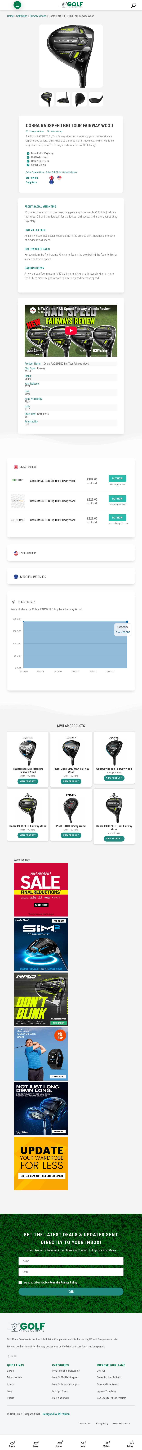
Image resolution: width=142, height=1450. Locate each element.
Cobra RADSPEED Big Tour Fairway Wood (53, 480)
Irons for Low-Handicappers (65, 1384)
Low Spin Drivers (60, 1391)
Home (10, 16)
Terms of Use (84, 1423)
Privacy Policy (102, 1423)
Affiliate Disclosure (121, 1423)
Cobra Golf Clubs (53, 172)
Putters (130, 1446)
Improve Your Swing (107, 1391)
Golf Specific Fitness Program (111, 1398)
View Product (28, 781)
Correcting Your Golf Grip (109, 1377)
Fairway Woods (38, 16)
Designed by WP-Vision (56, 1414)
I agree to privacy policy (50, 1282)
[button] (17, 5)
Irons (83, 1446)
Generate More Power (107, 1384)
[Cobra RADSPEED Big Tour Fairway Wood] (71, 56)
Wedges (106, 1446)
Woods (35, 1446)
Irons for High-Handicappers (66, 1370)
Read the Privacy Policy (63, 1282)
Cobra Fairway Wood (35, 172)
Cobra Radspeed (69, 172)
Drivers (12, 1446)
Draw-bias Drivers (60, 1398)
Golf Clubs (21, 16)
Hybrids (59, 1446)
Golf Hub (101, 1370)
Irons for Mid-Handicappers (65, 1377)
